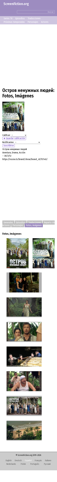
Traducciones (34, 18)
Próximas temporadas (14, 22)
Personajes (33, 22)
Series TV (8, 18)
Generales (8, 222)
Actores (44, 22)
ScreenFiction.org (16, 4)
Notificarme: (8, 142)
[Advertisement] (28, 55)
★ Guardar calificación (14, 138)
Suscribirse (8, 145)
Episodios (20, 18)
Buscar (51, 12)
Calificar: (6, 135)
